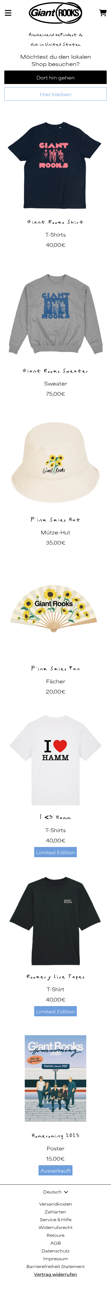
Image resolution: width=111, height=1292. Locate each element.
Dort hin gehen (55, 77)
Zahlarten (55, 1212)
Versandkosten (55, 1204)
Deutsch (52, 1192)
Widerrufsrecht (55, 1227)
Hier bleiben (55, 93)
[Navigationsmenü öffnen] (8, 13)
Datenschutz (55, 1251)
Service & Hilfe (55, 1219)
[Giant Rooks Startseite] (55, 13)
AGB (55, 1243)
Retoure (55, 1235)
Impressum (55, 1258)
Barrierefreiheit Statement (55, 1266)
